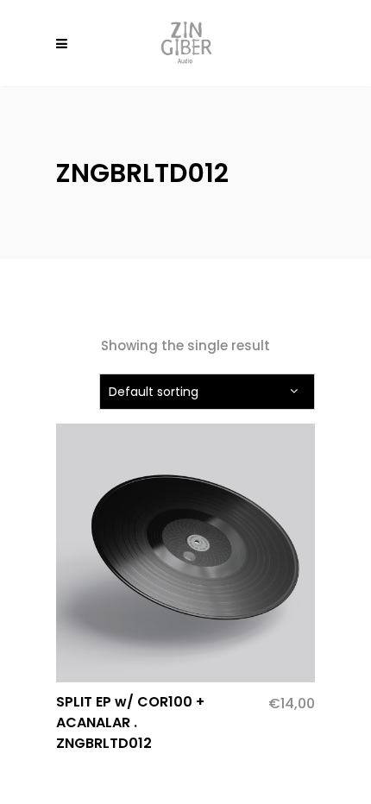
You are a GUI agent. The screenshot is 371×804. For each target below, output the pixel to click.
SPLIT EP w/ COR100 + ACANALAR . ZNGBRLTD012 (130, 722)
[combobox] (207, 392)
